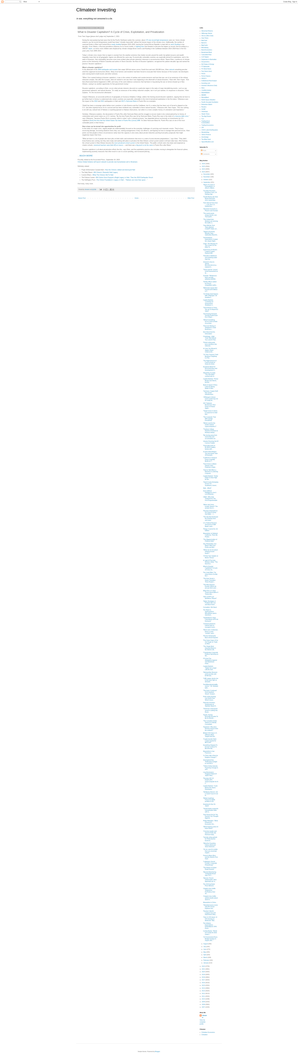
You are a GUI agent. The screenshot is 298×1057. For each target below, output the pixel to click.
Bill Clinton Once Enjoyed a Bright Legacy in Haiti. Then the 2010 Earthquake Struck (124, 177)
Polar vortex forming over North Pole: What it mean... (209, 698)
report (90, 48)
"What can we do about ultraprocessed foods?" (210, 551)
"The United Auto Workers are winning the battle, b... (210, 221)
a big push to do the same (144, 145)
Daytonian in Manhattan (209, 59)
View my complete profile (202, 1022)
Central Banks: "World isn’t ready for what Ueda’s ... (210, 932)
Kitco (203, 88)
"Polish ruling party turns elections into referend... (210, 344)
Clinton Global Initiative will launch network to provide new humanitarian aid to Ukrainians (107, 162)
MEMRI (203, 95)
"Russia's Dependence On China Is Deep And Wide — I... (210, 512)
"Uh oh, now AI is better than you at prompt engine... (210, 851)
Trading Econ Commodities (205, 122)
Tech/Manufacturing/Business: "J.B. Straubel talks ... (210, 686)
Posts (204, 150)
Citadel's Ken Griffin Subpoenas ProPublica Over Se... (209, 891)
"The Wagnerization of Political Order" (210, 540)
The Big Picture (206, 116)
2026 (203, 163)
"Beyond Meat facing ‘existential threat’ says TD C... (209, 873)
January (206, 963)
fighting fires (140, 46)
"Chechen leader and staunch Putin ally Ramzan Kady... (210, 832)
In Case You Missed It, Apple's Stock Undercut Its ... (210, 350)
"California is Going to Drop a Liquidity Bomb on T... (210, 459)
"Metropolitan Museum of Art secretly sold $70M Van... (210, 673)
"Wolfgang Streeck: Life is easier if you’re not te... (210, 793)
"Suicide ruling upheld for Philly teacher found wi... (210, 838)
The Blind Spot (206, 139)
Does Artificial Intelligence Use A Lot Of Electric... (209, 492)
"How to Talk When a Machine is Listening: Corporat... (210, 471)
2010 (95, 101)
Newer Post (82, 198)
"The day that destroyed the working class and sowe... (210, 518)
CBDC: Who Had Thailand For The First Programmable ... (210, 499)
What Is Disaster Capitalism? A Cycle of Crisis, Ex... (210, 568)
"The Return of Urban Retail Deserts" (210, 868)
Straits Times (205, 114)
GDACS (203, 78)
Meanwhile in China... (210, 902)
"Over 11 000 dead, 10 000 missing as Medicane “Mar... (210, 918)
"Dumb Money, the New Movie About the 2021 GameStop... (210, 198)
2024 (203, 169)
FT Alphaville (205, 66)
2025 (203, 166)
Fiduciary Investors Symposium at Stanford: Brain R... (210, 704)
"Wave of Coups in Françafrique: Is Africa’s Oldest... (209, 186)
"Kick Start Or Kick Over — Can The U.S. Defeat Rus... (210, 204)
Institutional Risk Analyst (209, 81)
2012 (203, 993)
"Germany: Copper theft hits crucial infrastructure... (210, 392)
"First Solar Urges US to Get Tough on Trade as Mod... (210, 641)
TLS (202, 119)
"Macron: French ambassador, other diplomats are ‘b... (210, 879)
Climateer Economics (208, 1032)
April (205, 955)
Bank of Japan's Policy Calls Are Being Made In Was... (210, 386)
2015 (203, 985)
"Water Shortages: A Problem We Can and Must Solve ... (209, 602)
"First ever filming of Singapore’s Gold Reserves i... (209, 327)
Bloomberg (204, 47)
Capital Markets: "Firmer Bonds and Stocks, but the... (210, 380)
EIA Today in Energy (207, 64)
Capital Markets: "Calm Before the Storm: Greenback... (210, 787)
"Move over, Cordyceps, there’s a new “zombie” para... (210, 631)
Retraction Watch (206, 104)
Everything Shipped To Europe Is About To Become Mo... (210, 746)
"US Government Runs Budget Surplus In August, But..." (210, 938)
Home (137, 198)
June (205, 949)
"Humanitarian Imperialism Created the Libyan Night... (210, 239)
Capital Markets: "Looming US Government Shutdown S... (208, 302)
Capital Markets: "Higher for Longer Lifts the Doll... (210, 667)
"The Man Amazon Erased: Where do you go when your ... (210, 586)
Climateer (204, 1034)
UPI (202, 127)
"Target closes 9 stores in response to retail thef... (210, 412)
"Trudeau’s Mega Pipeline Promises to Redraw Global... (210, 430)
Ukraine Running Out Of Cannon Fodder (210, 442)
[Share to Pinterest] (113, 189)
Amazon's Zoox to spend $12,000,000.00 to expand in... (209, 264)
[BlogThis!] (106, 189)
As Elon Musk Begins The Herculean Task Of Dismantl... (210, 453)
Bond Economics (206, 50)
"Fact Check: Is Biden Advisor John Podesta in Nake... (210, 465)
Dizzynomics (205, 62)
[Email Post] (100, 189)
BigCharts (204, 45)
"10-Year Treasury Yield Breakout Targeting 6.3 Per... (210, 356)
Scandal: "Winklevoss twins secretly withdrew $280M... (210, 277)
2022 (203, 966)
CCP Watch (205, 57)
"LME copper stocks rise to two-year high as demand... (210, 680)
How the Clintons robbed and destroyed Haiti (120, 170)
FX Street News (206, 69)
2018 (203, 977)
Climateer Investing (96, 9)
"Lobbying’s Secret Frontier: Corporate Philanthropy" (210, 863)
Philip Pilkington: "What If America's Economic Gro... (210, 822)
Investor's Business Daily (209, 85)
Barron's (204, 43)
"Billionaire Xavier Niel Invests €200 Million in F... (210, 289)
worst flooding (175, 44)
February (206, 960)
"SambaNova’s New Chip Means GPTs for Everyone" (210, 619)
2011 (203, 996)
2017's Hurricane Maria (129, 101)
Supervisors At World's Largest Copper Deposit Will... (210, 251)
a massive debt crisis (181, 116)
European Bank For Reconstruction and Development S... (210, 368)
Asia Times (204, 38)
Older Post (191, 198)
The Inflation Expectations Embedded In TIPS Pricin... (210, 925)
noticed (171, 69)
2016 (203, 982)
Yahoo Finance (206, 134)
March (205, 957)
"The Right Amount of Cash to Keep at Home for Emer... (209, 362)
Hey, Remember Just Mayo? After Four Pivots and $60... (209, 545)
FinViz (203, 73)
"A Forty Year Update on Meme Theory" (210, 556)
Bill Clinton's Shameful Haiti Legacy (106, 172)
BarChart (204, 40)
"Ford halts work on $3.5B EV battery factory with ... (209, 447)
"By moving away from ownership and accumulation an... (210, 436)
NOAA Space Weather (208, 100)
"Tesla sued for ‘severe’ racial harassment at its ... (210, 271)
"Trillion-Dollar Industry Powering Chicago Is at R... (210, 767)
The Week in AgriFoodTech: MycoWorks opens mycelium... (210, 612)
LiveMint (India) (206, 90)
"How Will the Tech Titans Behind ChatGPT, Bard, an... (210, 227)
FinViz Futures (205, 76)
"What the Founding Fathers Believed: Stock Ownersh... (209, 844)
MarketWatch (205, 92)
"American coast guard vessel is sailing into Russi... (210, 710)
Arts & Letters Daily (207, 36)
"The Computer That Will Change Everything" (209, 418)
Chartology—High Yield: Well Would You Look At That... (210, 338)
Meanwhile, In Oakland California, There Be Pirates (210, 535)
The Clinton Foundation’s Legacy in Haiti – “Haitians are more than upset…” (122, 180)
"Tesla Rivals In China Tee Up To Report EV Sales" (210, 309)
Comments (206, 154)
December (206, 174)
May (204, 952)
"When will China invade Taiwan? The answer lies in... (210, 506)
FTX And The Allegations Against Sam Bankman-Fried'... (210, 661)
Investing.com (205, 83)
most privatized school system (124, 143)
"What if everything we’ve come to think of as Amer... (210, 321)
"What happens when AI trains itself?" (210, 827)
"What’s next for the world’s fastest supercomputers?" (209, 424)
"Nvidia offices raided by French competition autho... (210, 283)
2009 (203, 1002)
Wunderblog (205, 132)
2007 (203, 1007)
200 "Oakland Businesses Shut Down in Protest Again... (209, 405)
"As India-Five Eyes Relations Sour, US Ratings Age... (210, 192)
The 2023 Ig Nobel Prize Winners (209, 885)
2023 (203, 172)
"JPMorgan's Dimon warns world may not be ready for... (210, 398)
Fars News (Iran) (206, 71)
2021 (102, 101)
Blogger (157, 1051)
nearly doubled (116, 44)
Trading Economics (207, 125)
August (205, 944)
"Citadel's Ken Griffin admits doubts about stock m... (210, 897)
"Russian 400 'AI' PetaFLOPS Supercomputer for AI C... (210, 780)
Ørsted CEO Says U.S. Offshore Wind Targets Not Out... (210, 734)
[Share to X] (109, 189)
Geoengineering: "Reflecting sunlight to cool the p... (210, 761)
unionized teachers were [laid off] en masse (108, 145)
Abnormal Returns (207, 31)
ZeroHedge (205, 137)
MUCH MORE (86, 155)
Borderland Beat (206, 52)
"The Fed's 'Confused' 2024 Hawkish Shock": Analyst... (210, 692)
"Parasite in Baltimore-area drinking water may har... (210, 257)
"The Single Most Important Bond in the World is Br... (209, 648)
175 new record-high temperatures (157, 40)
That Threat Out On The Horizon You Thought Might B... (210, 816)
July (204, 946)
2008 (203, 1004)
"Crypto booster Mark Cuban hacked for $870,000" (209, 740)
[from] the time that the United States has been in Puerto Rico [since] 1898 (115, 120)
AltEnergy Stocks (206, 33)
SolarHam (204, 111)
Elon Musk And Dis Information (209, 332)
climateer (204, 1016)
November (206, 177)
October (206, 179)
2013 (203, 991)
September (207, 182)
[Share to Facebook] (111, 189)
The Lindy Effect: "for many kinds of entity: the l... (210, 574)
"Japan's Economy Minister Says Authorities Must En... (210, 233)
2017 (203, 980)
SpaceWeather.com (207, 142)
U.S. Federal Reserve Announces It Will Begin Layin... (210, 524)
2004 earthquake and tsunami (108, 69)
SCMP (203, 109)
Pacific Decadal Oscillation (209, 102)
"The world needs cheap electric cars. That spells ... (210, 215)
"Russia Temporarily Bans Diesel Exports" (210, 636)
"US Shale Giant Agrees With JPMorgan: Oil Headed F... (210, 295)
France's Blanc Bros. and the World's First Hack (210, 857)
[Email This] (104, 189)
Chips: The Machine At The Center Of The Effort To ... (210, 245)
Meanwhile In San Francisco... (209, 752)
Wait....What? (207, 488)
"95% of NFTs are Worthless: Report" (210, 597)
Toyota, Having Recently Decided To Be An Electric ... (210, 716)
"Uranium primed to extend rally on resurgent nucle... (209, 625)
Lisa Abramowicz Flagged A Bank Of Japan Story (210, 773)
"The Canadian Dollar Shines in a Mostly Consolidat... (210, 722)
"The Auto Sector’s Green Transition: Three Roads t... (209, 580)
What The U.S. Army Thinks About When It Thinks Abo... (210, 592)
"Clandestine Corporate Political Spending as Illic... (210, 654)
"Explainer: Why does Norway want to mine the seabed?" (210, 728)
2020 (203, 972)
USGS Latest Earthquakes (209, 130)
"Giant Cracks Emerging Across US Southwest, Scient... (210, 483)
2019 (203, 974)
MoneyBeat (205, 97)
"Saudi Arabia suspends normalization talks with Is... (210, 810)
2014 (203, 988)
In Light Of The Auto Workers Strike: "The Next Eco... (210, 562)
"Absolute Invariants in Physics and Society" (210, 209)
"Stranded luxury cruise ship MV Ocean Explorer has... (210, 906)
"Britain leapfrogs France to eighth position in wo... (209, 799)
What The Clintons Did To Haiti (103, 175)
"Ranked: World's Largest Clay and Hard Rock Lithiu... (210, 912)
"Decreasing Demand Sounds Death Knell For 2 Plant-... (210, 315)
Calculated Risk (206, 54)
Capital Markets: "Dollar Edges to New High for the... (210, 477)
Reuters (203, 107)
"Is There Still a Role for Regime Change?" (210, 756)
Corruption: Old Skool (210, 607)
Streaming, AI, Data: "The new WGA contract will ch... (209, 374)
